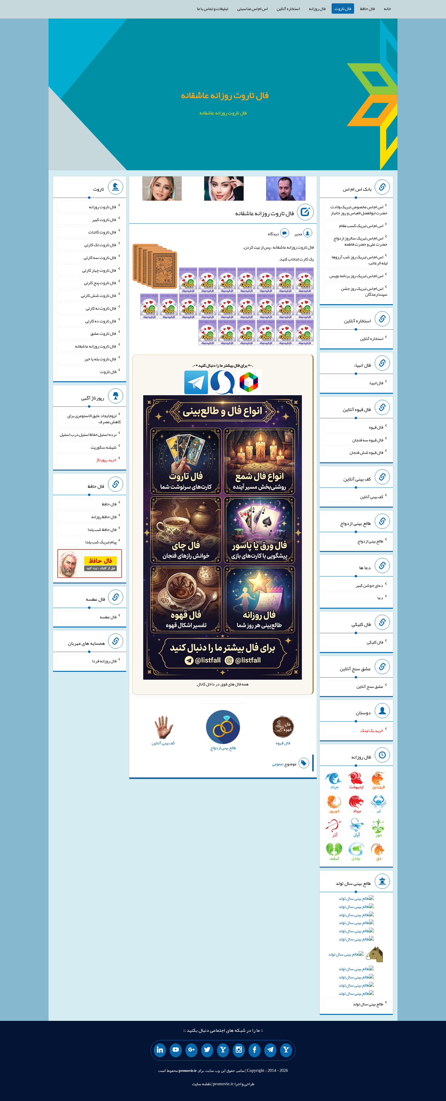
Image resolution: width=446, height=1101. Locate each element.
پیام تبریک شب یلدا (101, 542)
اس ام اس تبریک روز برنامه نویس (356, 275)
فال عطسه (108, 616)
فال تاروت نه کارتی (101, 308)
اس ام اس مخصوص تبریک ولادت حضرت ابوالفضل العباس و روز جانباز (358, 209)
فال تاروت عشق (103, 333)
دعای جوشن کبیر (369, 585)
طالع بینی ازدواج (370, 541)
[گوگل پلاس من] (191, 1050)
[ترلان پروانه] (224, 189)
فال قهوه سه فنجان (367, 439)
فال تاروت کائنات (102, 232)
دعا (380, 597)
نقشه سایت (201, 1083)
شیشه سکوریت (104, 447)
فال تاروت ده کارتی (101, 320)
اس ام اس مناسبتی (252, 8)
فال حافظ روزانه (104, 516)
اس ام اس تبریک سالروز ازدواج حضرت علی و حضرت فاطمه (360, 241)
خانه (387, 8)
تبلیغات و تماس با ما (212, 8)
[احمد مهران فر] (286, 189)
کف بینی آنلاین (371, 496)
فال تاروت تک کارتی (100, 244)
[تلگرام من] (270, 1050)
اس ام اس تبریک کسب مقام (361, 225)
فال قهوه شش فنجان (366, 452)
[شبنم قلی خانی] (162, 189)
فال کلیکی (375, 642)
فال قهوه (376, 427)
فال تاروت (343, 8)
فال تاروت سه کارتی (100, 257)
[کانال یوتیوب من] (176, 1050)
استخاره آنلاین (288, 8)
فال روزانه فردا (104, 661)
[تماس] (223, 1050)
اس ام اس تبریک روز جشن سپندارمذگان (364, 291)
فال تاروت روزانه (103, 206)
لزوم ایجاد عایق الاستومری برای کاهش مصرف (94, 418)
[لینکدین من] (160, 1050)
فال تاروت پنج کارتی (100, 282)
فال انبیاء (376, 383)
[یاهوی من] (286, 1050)
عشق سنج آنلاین (369, 686)
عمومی (277, 763)
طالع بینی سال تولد (368, 1004)
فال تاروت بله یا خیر (100, 359)
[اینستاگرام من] (239, 1050)
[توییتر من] (207, 1050)
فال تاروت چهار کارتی (99, 270)
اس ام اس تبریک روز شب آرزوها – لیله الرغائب (358, 260)
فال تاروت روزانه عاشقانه (225, 95)
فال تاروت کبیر (104, 219)
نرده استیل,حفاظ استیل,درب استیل (88, 434)
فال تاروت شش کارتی (99, 295)
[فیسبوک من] (254, 1050)
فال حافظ (367, 8)
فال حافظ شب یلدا (102, 529)
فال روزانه (317, 8)
